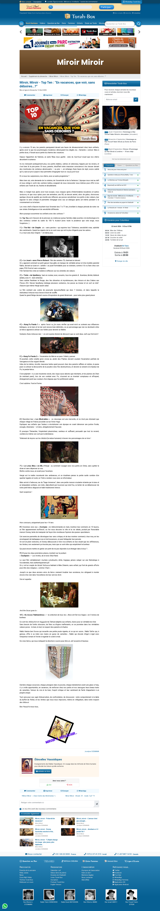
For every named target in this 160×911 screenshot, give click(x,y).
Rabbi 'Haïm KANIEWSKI (49, 902)
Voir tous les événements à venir (121, 159)
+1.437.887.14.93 (124, 854)
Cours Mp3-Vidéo (26, 877)
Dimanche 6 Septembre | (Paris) (120, 141)
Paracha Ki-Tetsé (25, 13)
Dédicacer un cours (26, 882)
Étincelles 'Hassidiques (48, 759)
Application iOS (119, 882)
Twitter (117, 870)
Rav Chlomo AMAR (90, 902)
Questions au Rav (132, 165)
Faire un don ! (86, 873)
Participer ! (106, 7)
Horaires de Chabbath (58, 875)
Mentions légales (87, 875)
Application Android (121, 885)
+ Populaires (109, 165)
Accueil (24, 76)
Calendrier (128, 13)
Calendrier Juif (56, 870)
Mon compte (26, 2)
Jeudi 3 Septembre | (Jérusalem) (121, 133)
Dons (64, 23)
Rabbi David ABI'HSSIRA (69, 902)
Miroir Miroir (53, 76)
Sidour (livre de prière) (58, 873)
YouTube (117, 875)
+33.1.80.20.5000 (62, 854)
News (22, 875)
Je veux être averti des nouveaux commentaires (39, 809)
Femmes (71, 23)
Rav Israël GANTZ (111, 902)
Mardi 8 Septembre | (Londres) (121, 151)
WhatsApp (118, 877)
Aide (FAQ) (85, 880)
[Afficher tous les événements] (45, 1)
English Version (56, 885)
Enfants (80, 23)
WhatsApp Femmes (121, 880)
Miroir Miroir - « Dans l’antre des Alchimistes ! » (39, 796)
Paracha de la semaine (28, 870)
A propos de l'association (91, 870)
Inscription (37, 2)
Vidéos (42, 23)
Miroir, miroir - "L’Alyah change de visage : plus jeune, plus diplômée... (46, 842)
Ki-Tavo (125, 246)
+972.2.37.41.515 (93, 854)
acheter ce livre (44, 771)
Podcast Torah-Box (57, 882)
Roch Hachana (32, 23)
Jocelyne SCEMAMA (92, 751)
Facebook (118, 873)
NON (70, 785)
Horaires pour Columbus (118, 220)
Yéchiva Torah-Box (26, 880)
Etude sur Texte (91, 23)
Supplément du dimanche (38, 76)
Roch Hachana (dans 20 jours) (41, 13)
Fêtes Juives (24, 873)
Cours (119, 165)
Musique (102, 23)
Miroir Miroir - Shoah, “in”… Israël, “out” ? (80, 796)
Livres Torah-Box (56, 877)
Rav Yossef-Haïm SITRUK (131, 903)
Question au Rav (53, 23)
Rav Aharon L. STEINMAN (28, 903)
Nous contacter (35, 854)
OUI (49, 785)
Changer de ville (122, 261)
